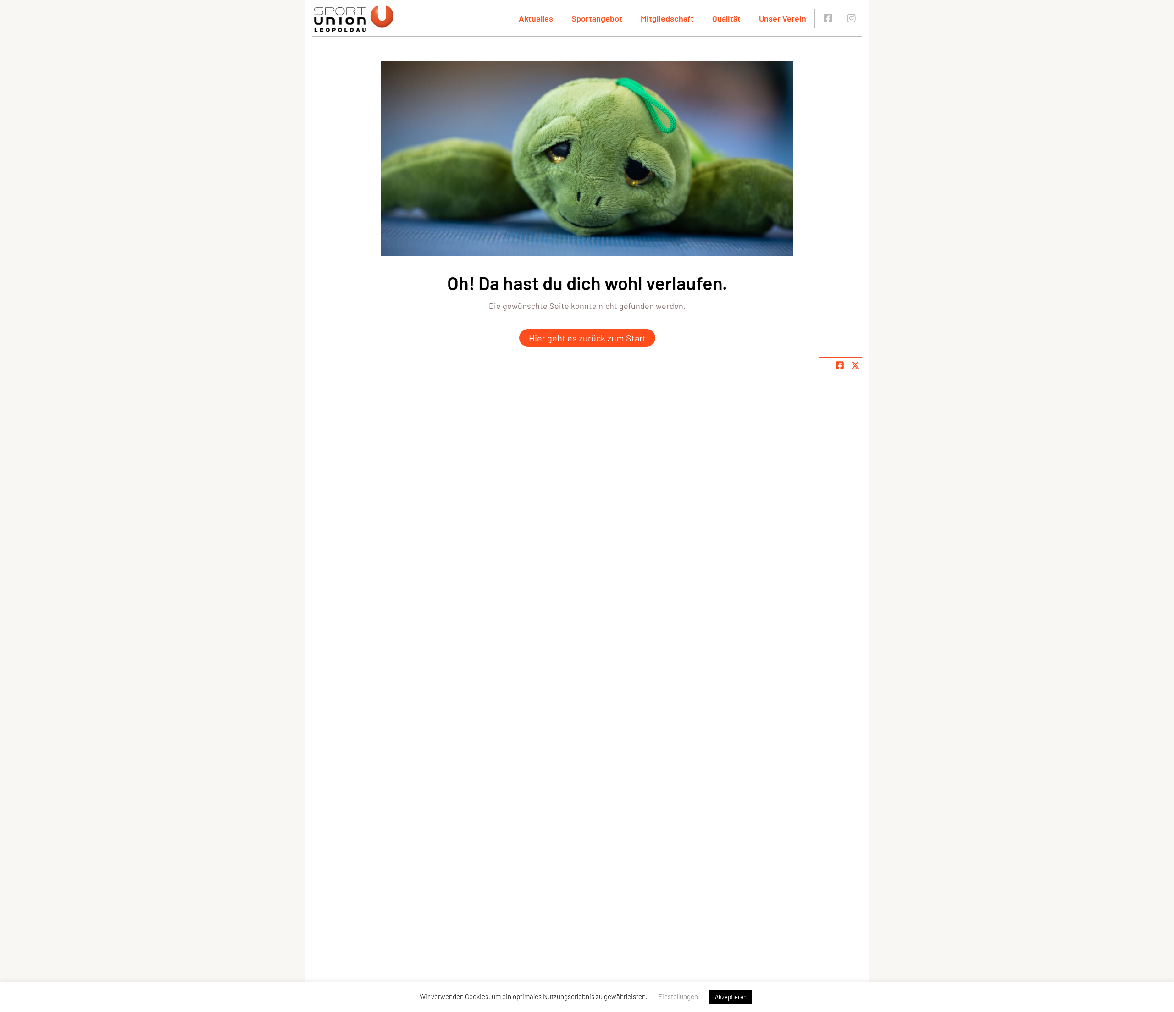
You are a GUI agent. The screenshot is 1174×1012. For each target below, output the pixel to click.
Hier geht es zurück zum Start (587, 337)
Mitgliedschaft (667, 18)
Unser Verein (782, 18)
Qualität (726, 18)
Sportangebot (596, 18)
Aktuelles (536, 18)
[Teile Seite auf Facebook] (840, 365)
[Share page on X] (855, 365)
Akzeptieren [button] (731, 997)
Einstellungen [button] (678, 996)
